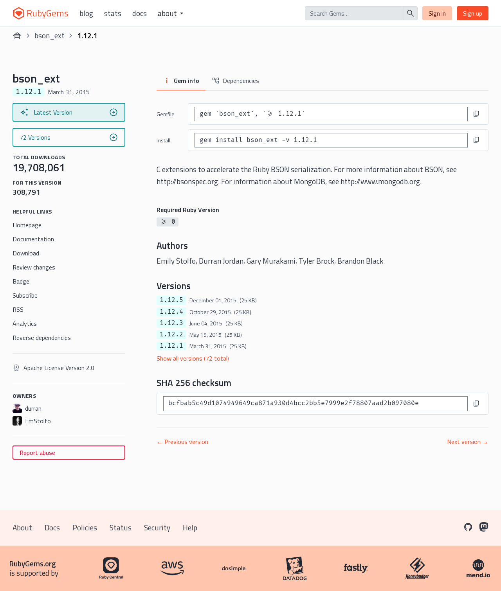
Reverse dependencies (42, 337)
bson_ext (49, 35)
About (22, 527)
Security (157, 527)
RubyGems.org (32, 563)
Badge (21, 281)
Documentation (33, 239)
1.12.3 (171, 323)
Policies (84, 527)
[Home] (17, 35)
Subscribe (25, 295)
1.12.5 (171, 300)
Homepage (27, 225)
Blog (86, 13)
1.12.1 (171, 346)
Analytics (25, 323)
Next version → (467, 441)
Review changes (34, 267)
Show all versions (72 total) (193, 358)
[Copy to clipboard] (476, 113)
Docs (139, 13)
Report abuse (37, 452)
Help (190, 527)
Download (26, 253)
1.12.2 (171, 334)
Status (121, 527)
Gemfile (166, 114)
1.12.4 (171, 312)
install (163, 140)
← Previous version (182, 441)
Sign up (472, 13)
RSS (18, 309)
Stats (112, 13)
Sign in (437, 13)
